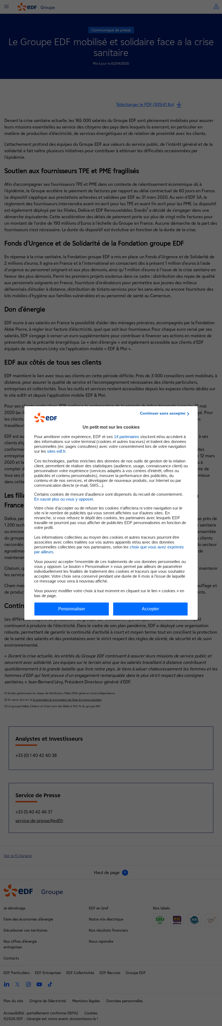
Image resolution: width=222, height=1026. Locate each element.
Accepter (150, 609)
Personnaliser (71, 609)
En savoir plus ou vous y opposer (63, 499)
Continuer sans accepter (162, 413)
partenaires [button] (126, 436)
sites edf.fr (56, 451)
